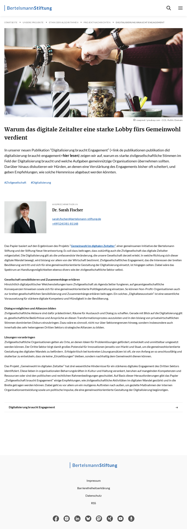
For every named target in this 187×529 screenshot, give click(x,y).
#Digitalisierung (41, 182)
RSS (93, 503)
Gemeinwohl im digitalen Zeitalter (93, 246)
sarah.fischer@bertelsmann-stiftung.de (76, 218)
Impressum (94, 480)
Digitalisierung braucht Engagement (32, 407)
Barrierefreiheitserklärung (93, 488)
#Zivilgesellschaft (15, 182)
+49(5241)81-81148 (65, 223)
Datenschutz (93, 495)
